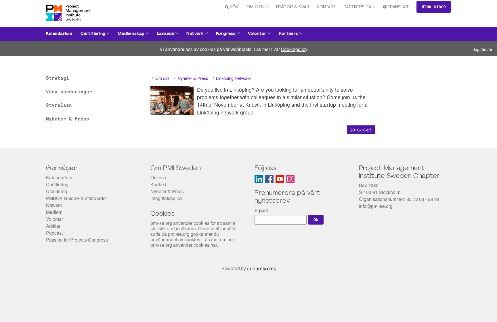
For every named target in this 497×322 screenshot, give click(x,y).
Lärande (166, 34)
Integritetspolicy (166, 198)
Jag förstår (482, 49)
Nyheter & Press (67, 119)
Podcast (54, 232)
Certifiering (93, 34)
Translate (398, 7)
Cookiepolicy (294, 49)
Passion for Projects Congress (77, 239)
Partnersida (357, 7)
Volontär (257, 34)
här (214, 245)
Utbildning (56, 191)
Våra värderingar (69, 92)
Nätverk (195, 34)
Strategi (57, 78)
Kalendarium (59, 34)
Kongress (226, 34)
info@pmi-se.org (376, 206)
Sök (234, 7)
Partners (288, 34)
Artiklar (53, 226)
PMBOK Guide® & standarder (76, 198)
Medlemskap (131, 34)
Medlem (54, 212)
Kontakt (326, 7)
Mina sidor (434, 7)
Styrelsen (59, 105)
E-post (261, 210)
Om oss (255, 7)
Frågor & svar (292, 7)
